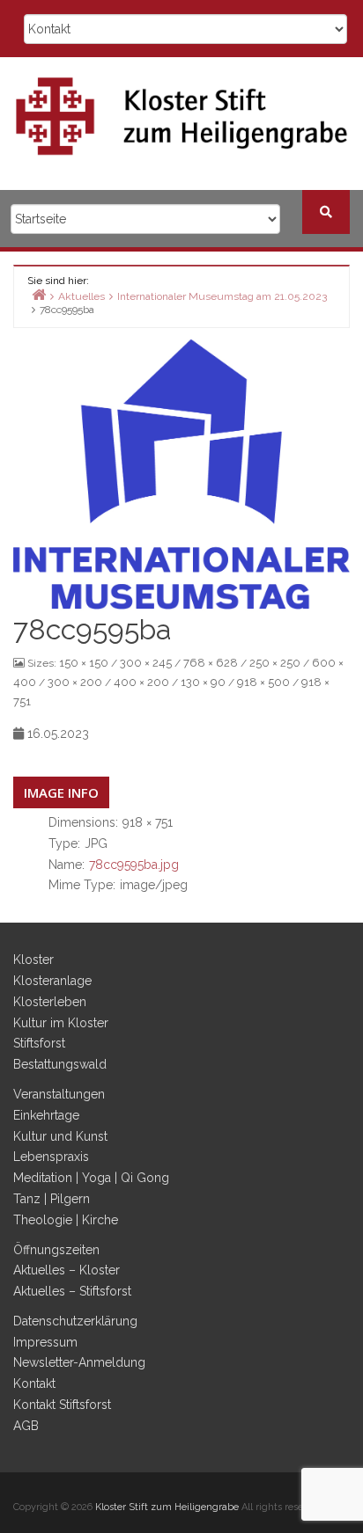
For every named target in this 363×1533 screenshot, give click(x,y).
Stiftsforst (39, 1043)
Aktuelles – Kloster (66, 1270)
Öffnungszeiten (56, 1250)
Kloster (33, 960)
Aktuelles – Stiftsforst (72, 1291)
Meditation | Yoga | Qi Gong (91, 1178)
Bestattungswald (60, 1064)
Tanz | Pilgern (51, 1199)
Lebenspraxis (51, 1157)
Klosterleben (49, 1002)
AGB (26, 1426)
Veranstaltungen (59, 1094)
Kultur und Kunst (60, 1136)
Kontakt (34, 1383)
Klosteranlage (52, 981)
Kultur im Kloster (60, 1023)
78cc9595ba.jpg (134, 865)
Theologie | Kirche (65, 1220)
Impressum (45, 1342)
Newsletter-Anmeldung (79, 1362)
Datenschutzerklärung (75, 1321)
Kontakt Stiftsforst (62, 1405)
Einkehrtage (46, 1115)
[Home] (39, 294)
